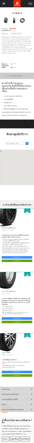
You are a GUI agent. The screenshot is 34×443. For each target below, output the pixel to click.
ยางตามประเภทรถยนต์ (10, 394)
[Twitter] (18, 13)
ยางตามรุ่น (6, 389)
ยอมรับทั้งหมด (25, 439)
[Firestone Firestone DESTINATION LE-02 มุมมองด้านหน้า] (14, 20)
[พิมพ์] (21, 13)
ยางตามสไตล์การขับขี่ (10, 399)
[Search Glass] (27, 143)
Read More (23, 434)
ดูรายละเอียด (17, 260)
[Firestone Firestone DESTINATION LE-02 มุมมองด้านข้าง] (22, 20)
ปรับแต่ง (5, 439)
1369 (14, 63)
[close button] (31, 420)
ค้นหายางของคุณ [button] (30, 3)
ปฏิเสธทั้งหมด (15, 439)
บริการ (4, 404)
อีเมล (14, 67)
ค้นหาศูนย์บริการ (17, 257)
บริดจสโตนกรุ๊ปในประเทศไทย (12, 410)
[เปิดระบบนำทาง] (3, 3)
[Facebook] (16, 13)
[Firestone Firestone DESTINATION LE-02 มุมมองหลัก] (6, 20)
